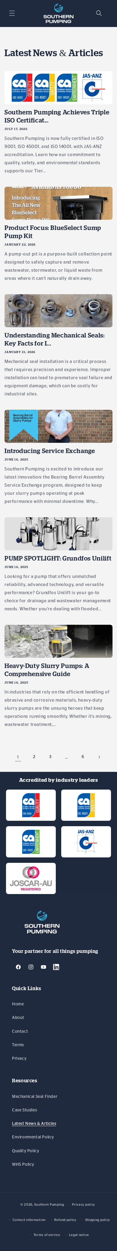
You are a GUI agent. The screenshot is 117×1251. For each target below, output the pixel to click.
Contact (20, 1031)
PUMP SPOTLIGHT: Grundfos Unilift (57, 558)
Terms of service (47, 1235)
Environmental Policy (33, 1137)
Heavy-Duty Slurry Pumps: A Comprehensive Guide (46, 670)
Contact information (29, 1220)
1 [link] (18, 757)
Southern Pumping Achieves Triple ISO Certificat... (56, 116)
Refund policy (65, 1220)
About (18, 1018)
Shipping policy (97, 1220)
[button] (12, 13)
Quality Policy (25, 1151)
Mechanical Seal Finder (34, 1097)
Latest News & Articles (34, 1124)
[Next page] (99, 757)
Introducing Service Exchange (49, 451)
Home (18, 1004)
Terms (18, 1045)
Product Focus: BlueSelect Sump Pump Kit (52, 232)
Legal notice (79, 1235)
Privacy (19, 1058)
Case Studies (24, 1110)
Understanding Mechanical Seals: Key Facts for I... (54, 339)
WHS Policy (23, 1164)
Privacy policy (83, 1204)
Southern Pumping (49, 1204)
